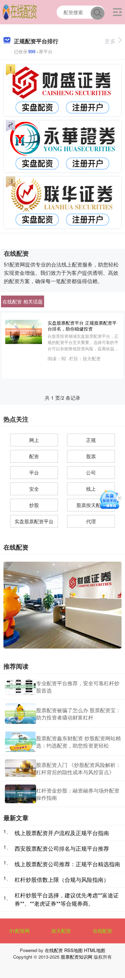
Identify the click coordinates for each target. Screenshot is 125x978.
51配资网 (19, 930)
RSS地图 (73, 950)
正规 (91, 439)
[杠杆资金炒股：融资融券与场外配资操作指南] (20, 794)
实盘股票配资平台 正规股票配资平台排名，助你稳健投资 (82, 325)
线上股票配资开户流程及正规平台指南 (62, 833)
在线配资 (102, 930)
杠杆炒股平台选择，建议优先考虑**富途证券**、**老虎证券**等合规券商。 (67, 899)
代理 (91, 521)
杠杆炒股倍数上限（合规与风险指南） (62, 880)
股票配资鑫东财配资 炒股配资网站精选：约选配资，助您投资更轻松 (78, 741)
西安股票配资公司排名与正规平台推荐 (62, 848)
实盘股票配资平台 (34, 521)
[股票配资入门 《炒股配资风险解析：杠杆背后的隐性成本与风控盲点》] (20, 768)
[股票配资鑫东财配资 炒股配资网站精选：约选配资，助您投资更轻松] (20, 741)
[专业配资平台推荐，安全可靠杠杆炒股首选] (20, 686)
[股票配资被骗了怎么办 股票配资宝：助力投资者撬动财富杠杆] (20, 713)
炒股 (34, 504)
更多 (110, 41)
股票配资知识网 (76, 956)
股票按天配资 (91, 504)
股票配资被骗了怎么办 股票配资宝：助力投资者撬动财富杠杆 (78, 713)
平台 (34, 472)
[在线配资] (19, 11)
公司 (91, 472)
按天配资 (61, 930)
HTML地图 (94, 950)
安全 (34, 488)
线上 (91, 488)
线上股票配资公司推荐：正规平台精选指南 (67, 864)
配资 (34, 456)
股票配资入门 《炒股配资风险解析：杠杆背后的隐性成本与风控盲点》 (78, 768)
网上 (34, 439)
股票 (91, 456)
